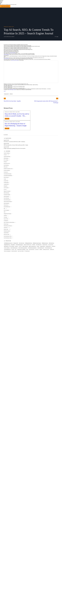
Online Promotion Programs (8, 201)
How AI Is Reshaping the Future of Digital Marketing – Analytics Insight (15, 124)
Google (38, 246)
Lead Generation (7, 187)
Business (16, 246)
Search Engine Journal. (12, 89)
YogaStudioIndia (7, 232)
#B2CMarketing (51, 243)
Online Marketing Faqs (7, 199)
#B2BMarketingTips (45, 243)
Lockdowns (53, 246)
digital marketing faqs (32, 246)
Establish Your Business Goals (8, 168)
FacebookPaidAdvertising (8, 173)
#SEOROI (33, 244)
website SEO (6, 26)
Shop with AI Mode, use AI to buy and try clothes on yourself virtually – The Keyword (17, 115)
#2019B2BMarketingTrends (8, 243)
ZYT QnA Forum (27, 251)
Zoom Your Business (7, 251)
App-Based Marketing (7, 156)
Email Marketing (7, 165)
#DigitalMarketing (7, 244)
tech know (37, 249)
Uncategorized (6, 220)
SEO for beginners (7, 210)
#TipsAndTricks (44, 244)
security (13, 249)
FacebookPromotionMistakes (8, 175)
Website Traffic (11, 26)
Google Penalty (6, 180)
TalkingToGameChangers (8, 213)
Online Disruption (7, 196)
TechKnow (6, 215)
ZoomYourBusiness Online (8, 236)
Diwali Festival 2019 (7, 163)
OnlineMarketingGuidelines (32, 247)
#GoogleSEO (13, 244)
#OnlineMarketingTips (19, 244)
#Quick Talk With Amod (27, 244)
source (5, 91)
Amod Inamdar (50, 244)
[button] (5, 6)
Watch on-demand (6, 54)
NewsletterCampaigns (7, 194)
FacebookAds (6, 172)
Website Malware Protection (8, 225)
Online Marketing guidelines (22, 247)
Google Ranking (7, 182)
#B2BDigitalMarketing (28, 243)
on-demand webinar (12, 52)
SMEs (27, 249)
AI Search (6, 154)
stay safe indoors (31, 249)
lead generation (48, 246)
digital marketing (25, 246)
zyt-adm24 (12, 36)
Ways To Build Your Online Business (10, 222)
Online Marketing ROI (40, 247)
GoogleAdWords (7, 184)
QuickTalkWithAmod (7, 206)
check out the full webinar (15, 60)
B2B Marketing (7, 158)
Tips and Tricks (7, 218)
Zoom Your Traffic (7, 234)
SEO (5, 208)
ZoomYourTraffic (14, 251)
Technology (6, 217)
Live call (5, 189)
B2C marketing (11, 246)
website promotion (46, 249)
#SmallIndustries (38, 244)
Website (41, 249)
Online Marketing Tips (48, 247)
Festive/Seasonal (7, 177)
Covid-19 (20, 246)
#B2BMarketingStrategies (37, 243)
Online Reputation (7, 203)
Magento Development (7, 191)
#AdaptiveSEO (15, 243)
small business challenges (21, 249)
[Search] (4, 135)
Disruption (6, 161)
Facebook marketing (7, 170)
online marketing (6, 247)
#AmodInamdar (21, 243)
